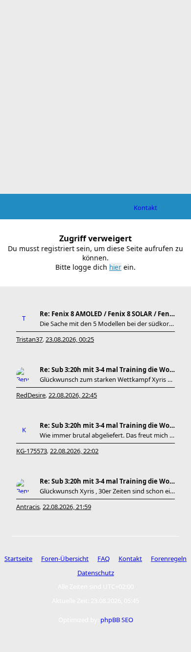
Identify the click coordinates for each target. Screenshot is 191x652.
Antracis (28, 506)
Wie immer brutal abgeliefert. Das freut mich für (107, 435)
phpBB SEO (116, 619)
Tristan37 (29, 339)
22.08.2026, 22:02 (74, 450)
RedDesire (31, 395)
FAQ (103, 558)
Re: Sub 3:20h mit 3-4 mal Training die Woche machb (107, 369)
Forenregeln (169, 558)
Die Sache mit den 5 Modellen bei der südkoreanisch (107, 323)
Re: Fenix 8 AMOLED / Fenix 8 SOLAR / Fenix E (107, 313)
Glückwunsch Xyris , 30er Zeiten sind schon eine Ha (107, 491)
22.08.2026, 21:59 (67, 506)
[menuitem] (145, 207)
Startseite (18, 558)
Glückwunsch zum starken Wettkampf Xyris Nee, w (107, 379)
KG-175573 (31, 450)
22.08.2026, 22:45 (72, 395)
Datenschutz (95, 572)
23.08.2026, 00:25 (70, 339)
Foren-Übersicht (65, 558)
